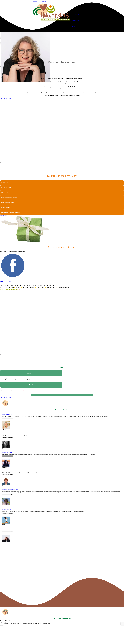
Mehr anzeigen (5, 437)
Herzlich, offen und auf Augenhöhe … (7, 509)
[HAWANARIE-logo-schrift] (51, 20)
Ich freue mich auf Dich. (6, 281)
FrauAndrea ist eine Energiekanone (7, 452)
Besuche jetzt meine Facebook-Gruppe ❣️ (10, 289)
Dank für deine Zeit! (5, 470)
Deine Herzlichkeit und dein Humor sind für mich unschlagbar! (10, 528)
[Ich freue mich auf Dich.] (62, 266)
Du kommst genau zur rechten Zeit (7, 414)
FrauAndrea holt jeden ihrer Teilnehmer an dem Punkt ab (10, 489)
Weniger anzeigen (10, 437)
